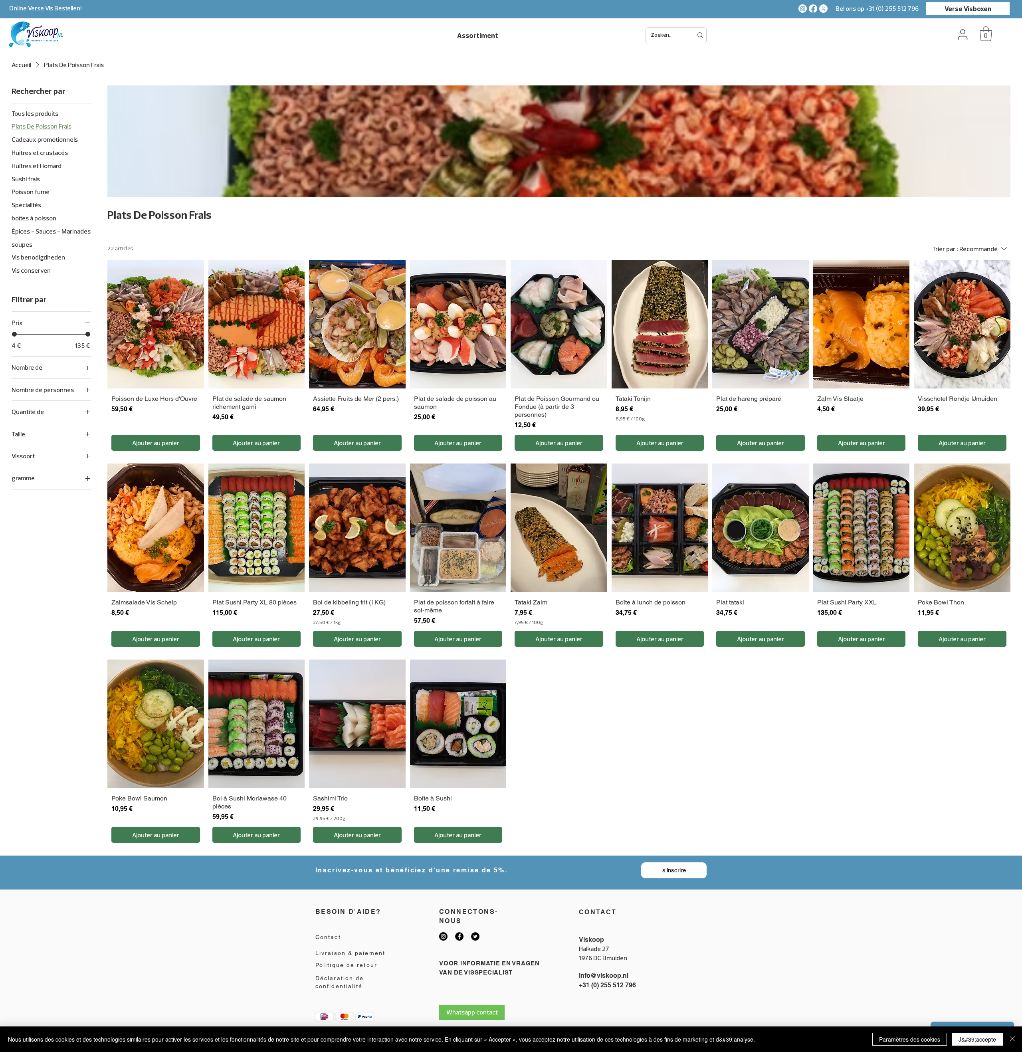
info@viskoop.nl (603, 975)
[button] (986, 33)
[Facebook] (813, 8)
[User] (963, 34)
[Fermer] (1012, 1039)
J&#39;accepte (977, 1039)
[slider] (14, 334)
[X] (823, 8)
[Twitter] (475, 936)
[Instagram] (802, 8)
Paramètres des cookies (909, 1039)
